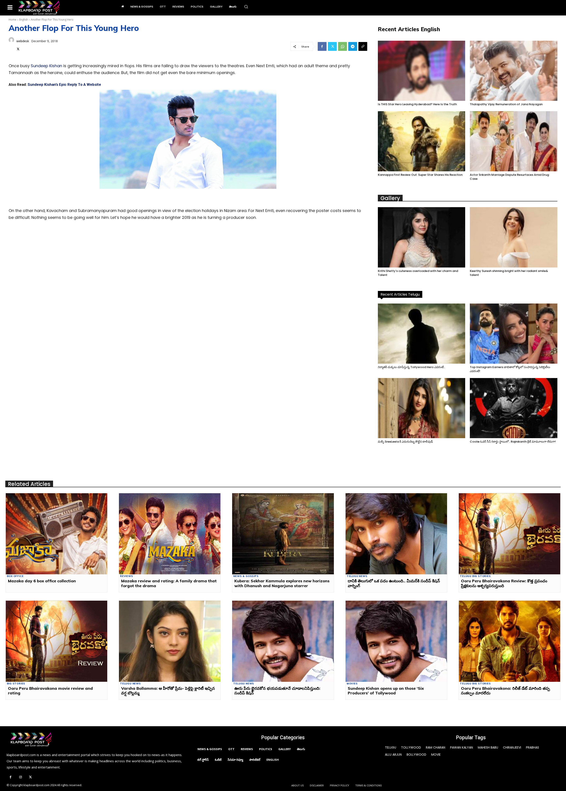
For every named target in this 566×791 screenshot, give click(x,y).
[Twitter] (18, 48)
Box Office (15, 576)
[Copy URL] (362, 46)
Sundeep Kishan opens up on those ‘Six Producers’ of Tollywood (386, 691)
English (23, 19)
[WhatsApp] (342, 46)
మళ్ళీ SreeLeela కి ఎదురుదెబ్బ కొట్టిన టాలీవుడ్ (405, 441)
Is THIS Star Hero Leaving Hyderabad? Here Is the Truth (417, 104)
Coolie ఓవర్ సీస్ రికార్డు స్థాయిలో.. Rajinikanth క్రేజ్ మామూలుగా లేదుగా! (513, 441)
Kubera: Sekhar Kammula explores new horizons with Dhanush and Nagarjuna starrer (281, 583)
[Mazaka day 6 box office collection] (56, 533)
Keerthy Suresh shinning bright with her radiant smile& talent (509, 273)
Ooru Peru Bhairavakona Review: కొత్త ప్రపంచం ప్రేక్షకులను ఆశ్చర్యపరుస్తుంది (504, 583)
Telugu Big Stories (475, 576)
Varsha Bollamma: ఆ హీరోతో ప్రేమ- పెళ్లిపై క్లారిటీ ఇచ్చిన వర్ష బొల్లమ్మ (168, 691)
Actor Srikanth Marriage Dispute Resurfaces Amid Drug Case (509, 177)
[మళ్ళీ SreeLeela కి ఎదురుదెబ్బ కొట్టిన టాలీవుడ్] (421, 408)
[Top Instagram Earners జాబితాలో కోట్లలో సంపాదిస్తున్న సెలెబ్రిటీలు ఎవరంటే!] (513, 334)
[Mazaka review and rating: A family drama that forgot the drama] (169, 533)
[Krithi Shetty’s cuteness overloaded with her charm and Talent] (421, 237)
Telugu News (357, 576)
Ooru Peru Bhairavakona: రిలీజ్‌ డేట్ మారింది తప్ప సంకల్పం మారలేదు (505, 691)
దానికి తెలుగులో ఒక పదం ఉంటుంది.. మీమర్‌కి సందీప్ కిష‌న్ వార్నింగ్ (394, 583)
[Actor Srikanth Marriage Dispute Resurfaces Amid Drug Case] (513, 141)
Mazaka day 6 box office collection (42, 580)
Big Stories (16, 683)
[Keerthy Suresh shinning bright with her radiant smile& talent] (513, 237)
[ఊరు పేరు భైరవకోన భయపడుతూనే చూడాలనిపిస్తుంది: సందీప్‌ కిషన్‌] (283, 641)
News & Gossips (245, 576)
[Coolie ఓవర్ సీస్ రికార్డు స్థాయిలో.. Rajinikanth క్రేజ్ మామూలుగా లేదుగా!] (513, 408)
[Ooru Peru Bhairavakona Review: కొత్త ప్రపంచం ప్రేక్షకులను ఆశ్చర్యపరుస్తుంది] (509, 533)
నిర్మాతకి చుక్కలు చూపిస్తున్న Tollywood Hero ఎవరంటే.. (411, 367)
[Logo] (39, 7)
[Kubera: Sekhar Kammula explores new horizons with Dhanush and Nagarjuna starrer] (283, 533)
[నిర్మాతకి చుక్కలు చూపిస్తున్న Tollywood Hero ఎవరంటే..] (421, 334)
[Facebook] (322, 46)
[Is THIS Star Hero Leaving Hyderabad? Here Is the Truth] (421, 71)
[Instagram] (20, 777)
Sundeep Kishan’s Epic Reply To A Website (64, 84)
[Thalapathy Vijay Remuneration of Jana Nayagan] (513, 71)
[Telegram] (352, 46)
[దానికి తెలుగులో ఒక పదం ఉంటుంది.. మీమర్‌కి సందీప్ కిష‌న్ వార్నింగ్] (396, 533)
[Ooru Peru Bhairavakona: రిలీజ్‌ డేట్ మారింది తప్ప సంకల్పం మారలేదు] (509, 641)
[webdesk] (11, 44)
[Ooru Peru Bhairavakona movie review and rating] (56, 641)
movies (352, 683)
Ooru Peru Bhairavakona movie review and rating (50, 691)
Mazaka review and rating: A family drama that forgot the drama (169, 583)
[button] (246, 7)
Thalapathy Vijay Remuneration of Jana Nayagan (506, 104)
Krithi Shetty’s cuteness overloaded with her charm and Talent (418, 273)
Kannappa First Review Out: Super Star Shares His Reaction (420, 175)
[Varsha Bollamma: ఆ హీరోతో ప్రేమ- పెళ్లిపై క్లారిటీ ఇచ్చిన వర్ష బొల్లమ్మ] (169, 641)
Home (12, 19)
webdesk (22, 41)
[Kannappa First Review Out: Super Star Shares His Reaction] (421, 141)
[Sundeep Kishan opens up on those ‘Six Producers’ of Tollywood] (396, 641)
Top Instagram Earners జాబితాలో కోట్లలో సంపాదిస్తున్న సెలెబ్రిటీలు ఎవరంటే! (510, 369)
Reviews (126, 576)
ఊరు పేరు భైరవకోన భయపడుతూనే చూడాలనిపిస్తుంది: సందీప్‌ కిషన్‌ (277, 691)
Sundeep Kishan (46, 66)
